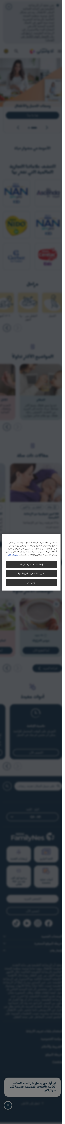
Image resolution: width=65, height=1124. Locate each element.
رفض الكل (31, 582)
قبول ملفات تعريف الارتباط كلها (31, 573)
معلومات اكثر (13, 554)
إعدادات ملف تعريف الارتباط (31, 564)
